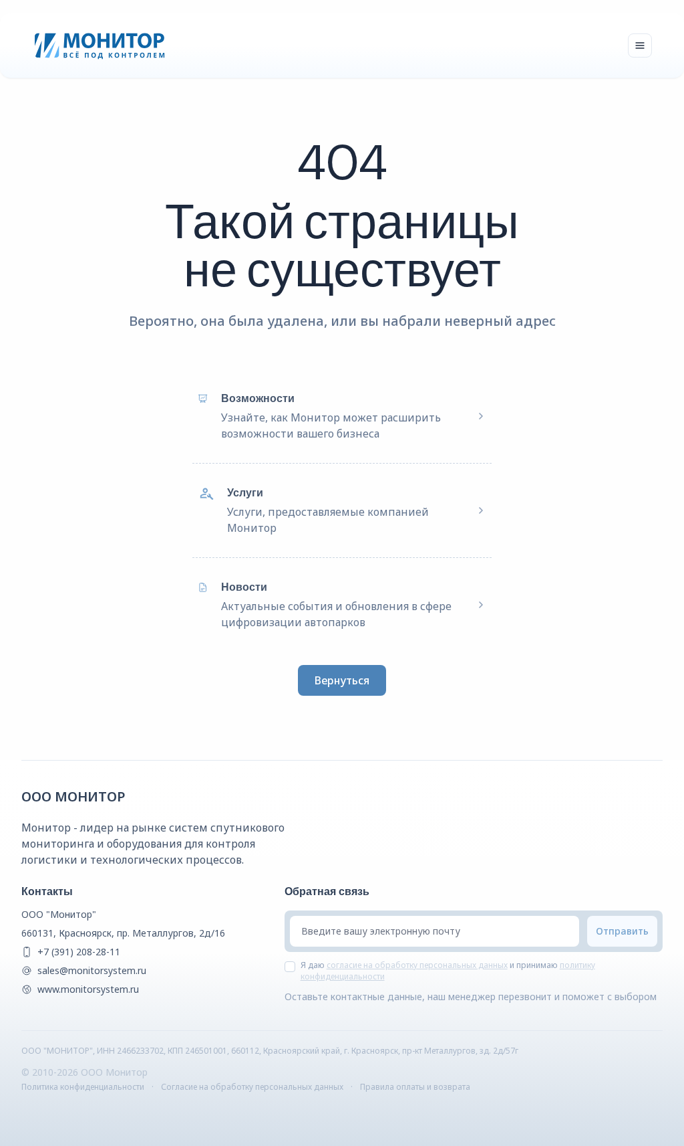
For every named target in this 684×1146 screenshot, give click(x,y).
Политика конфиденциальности (82, 1086)
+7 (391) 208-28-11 (78, 951)
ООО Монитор (73, 796)
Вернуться (342, 680)
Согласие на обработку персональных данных (252, 1086)
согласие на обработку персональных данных (417, 965)
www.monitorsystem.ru (88, 989)
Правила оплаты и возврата (415, 1086)
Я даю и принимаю (448, 971)
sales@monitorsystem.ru (91, 970)
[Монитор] (100, 45)
